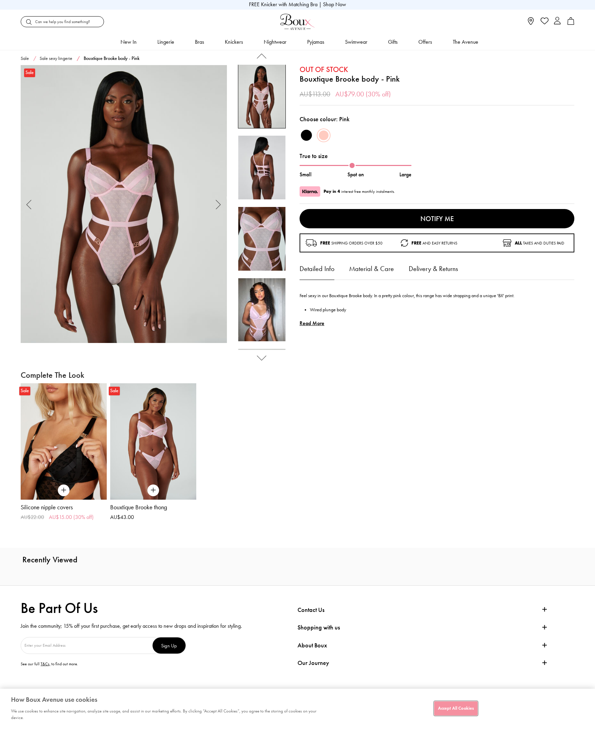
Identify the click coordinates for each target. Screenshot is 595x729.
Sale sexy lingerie (56, 58)
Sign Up (169, 645)
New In (129, 42)
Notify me (437, 219)
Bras (199, 42)
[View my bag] (570, 23)
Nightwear (275, 42)
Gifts (393, 42)
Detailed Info (317, 268)
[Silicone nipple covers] (64, 441)
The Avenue (465, 42)
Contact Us (311, 610)
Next (218, 204)
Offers (425, 42)
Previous (29, 204)
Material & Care (371, 268)
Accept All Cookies (456, 708)
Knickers (234, 42)
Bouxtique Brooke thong (138, 507)
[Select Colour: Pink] (324, 135)
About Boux (312, 645)
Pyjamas (315, 42)
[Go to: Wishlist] (544, 22)
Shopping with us (319, 627)
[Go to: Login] (557, 21)
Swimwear (356, 42)
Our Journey (313, 663)
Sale (25, 58)
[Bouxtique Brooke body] (124, 204)
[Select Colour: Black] (306, 135)
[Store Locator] (531, 23)
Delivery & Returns (433, 268)
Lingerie (165, 42)
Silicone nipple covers (47, 507)
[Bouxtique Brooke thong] (153, 441)
